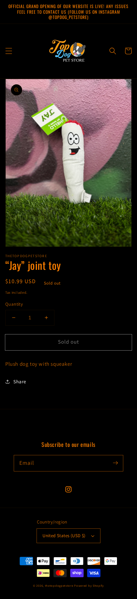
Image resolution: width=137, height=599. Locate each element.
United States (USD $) (64, 536)
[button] (9, 51)
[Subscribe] (115, 463)
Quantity (14, 304)
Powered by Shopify (89, 585)
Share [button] (19, 381)
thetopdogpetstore (59, 585)
